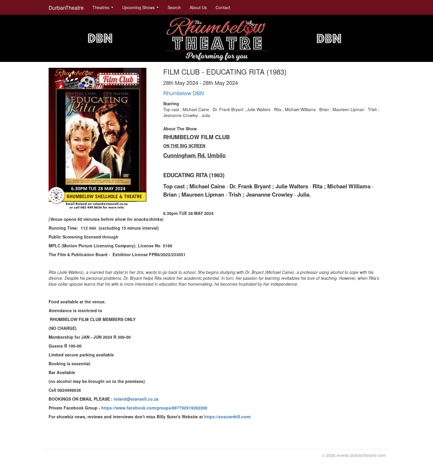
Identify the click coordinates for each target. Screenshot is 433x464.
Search (174, 7)
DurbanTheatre (66, 7)
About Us (198, 7)
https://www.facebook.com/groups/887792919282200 (154, 408)
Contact (223, 7)
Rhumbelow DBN (183, 93)
